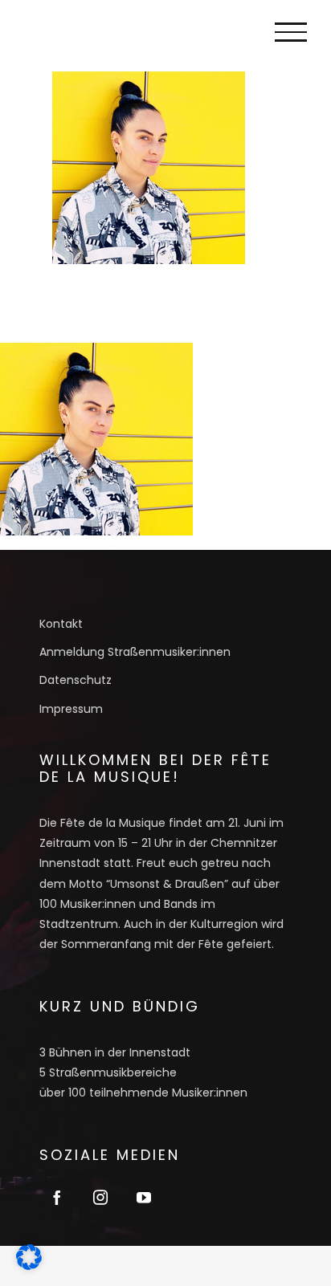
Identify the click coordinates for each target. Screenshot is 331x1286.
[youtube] (143, 1197)
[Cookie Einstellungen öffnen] (29, 1264)
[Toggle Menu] (290, 32)
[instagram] (100, 1197)
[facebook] (57, 1197)
